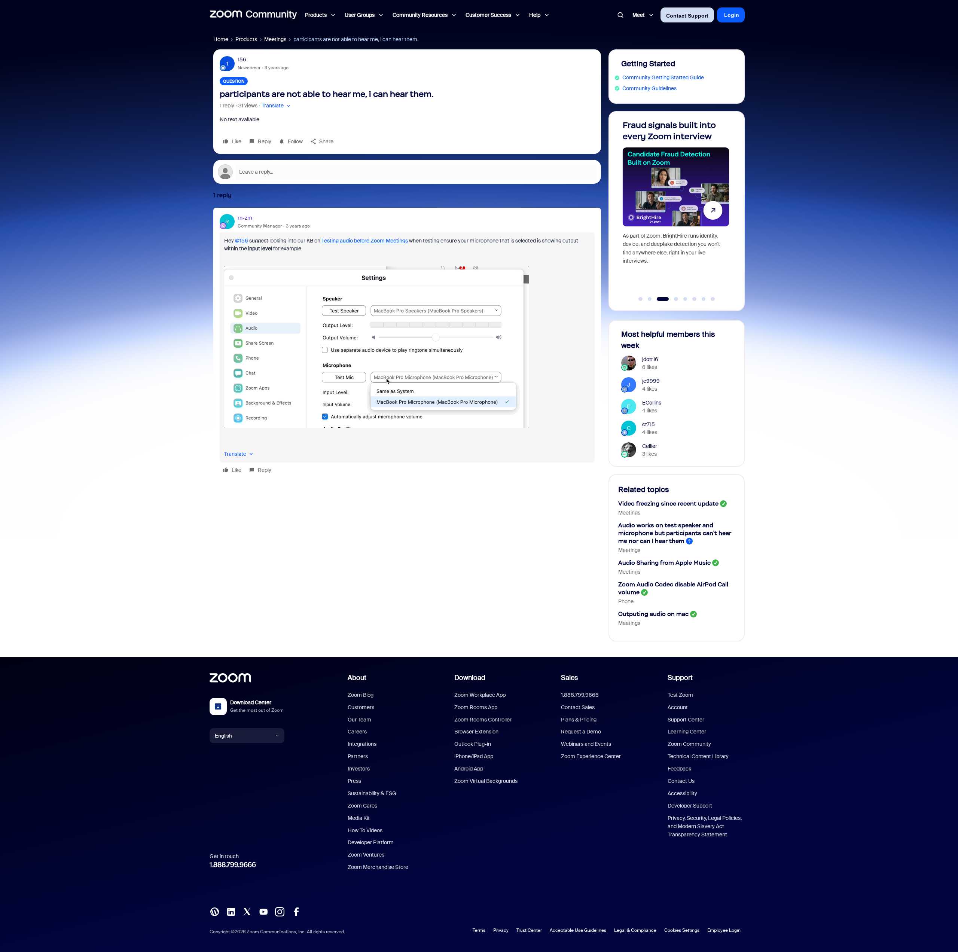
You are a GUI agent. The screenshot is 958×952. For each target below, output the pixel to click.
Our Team (359, 719)
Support (680, 677)
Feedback (679, 768)
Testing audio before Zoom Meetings (364, 240)
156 (242, 59)
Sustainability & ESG (372, 793)
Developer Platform (371, 842)
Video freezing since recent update (668, 503)
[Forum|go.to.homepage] (253, 14)
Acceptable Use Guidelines (578, 930)
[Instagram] (279, 911)
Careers (357, 731)
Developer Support (690, 805)
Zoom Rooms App (475, 707)
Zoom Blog (360, 695)
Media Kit (359, 818)
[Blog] (214, 911)
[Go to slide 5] (685, 299)
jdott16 (650, 359)
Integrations (362, 744)
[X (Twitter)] (247, 911)
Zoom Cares (362, 805)
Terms (479, 930)
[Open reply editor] (407, 172)
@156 (241, 240)
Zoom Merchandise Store (378, 867)
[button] (277, 106)
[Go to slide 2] (649, 299)
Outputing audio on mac (653, 613)
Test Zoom (680, 695)
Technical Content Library (698, 756)
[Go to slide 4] (672, 299)
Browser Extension (476, 731)
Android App (468, 768)
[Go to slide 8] (713, 299)
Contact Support (687, 16)
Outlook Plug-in (472, 744)
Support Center (686, 719)
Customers (361, 707)
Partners (358, 756)
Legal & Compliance (635, 930)
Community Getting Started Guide (663, 77)
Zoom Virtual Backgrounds (486, 781)
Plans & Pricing (579, 719)
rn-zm (245, 217)
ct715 (648, 424)
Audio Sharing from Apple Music (664, 562)
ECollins (651, 402)
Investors (359, 768)
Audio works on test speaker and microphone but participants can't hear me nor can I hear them (674, 533)
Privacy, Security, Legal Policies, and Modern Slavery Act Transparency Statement (705, 826)
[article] (407, 345)
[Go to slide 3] (659, 299)
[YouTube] (263, 911)
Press (354, 781)
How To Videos (365, 830)
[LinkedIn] (231, 911)
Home (220, 39)
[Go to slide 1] (640, 299)
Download (469, 677)
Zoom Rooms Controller (483, 719)
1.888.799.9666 (233, 864)
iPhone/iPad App (473, 756)
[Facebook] (296, 911)
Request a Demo (581, 731)
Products (246, 39)
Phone (626, 601)
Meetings (275, 39)
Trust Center (529, 930)
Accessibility (682, 793)
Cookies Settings (681, 930)
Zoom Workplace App (480, 695)
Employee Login (724, 930)
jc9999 (651, 381)
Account (678, 707)
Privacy (501, 930)
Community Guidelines (649, 88)
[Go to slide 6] (694, 299)
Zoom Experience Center (591, 756)
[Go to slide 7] (703, 299)
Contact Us (681, 781)
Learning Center (687, 731)
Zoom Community (689, 744)
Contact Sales (578, 707)
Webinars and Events (586, 744)
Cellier (649, 446)
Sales (569, 677)
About (357, 677)
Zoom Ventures (366, 854)
